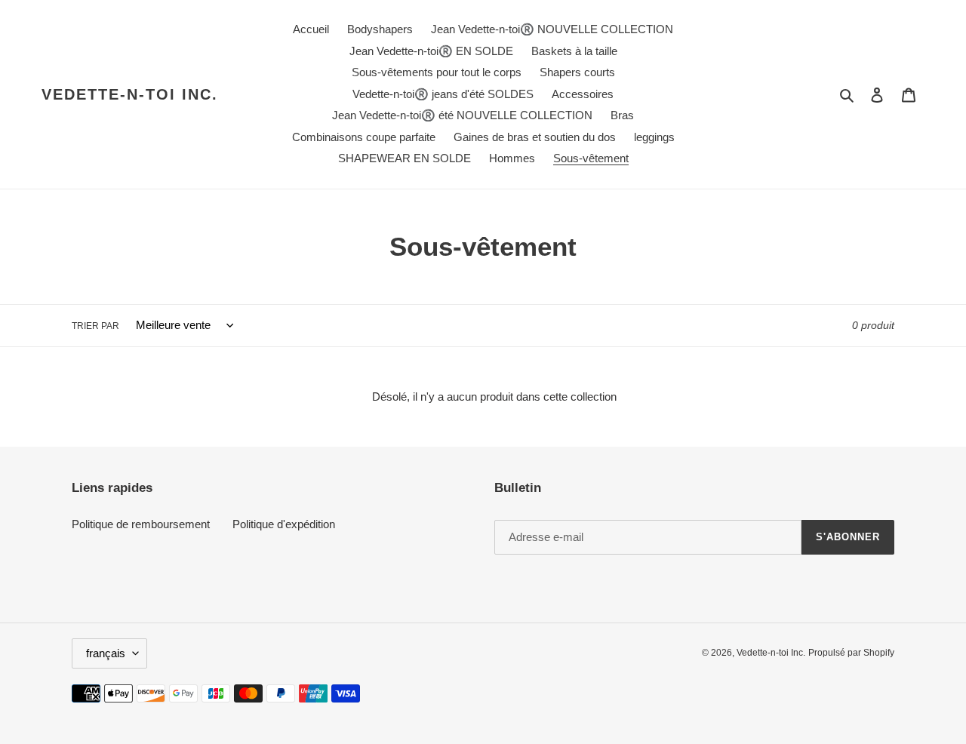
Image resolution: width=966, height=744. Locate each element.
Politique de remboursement (141, 524)
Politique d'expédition (283, 524)
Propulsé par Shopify (851, 652)
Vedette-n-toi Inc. (130, 94)
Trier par (95, 326)
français (105, 653)
